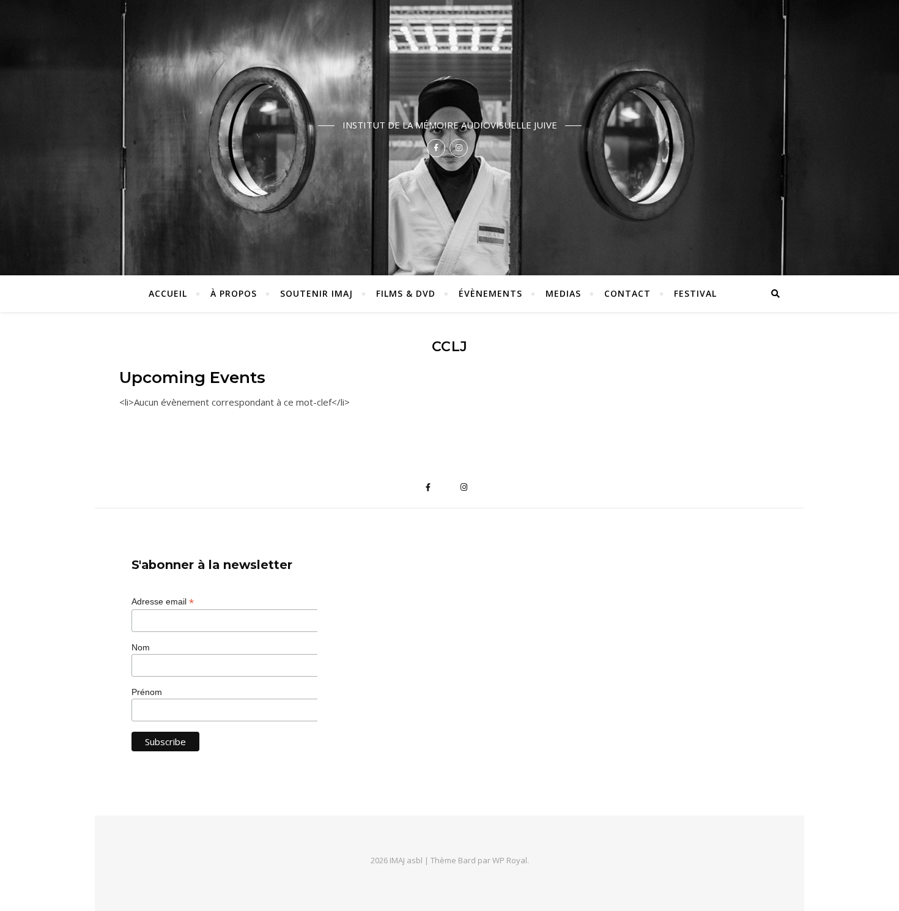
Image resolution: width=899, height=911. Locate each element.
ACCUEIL (168, 293)
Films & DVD (405, 293)
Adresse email (162, 602)
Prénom (146, 692)
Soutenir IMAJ (316, 293)
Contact (627, 293)
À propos (233, 293)
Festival (695, 293)
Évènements (490, 293)
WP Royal (509, 860)
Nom (140, 647)
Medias (563, 293)
